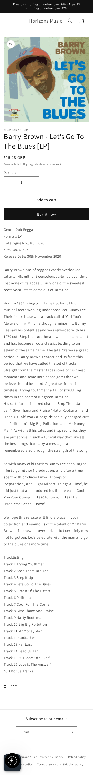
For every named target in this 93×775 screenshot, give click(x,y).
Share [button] (13, 686)
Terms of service (47, 764)
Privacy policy (23, 764)
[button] (9, 20)
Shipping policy (73, 764)
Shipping (28, 164)
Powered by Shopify (50, 756)
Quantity (10, 172)
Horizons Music (27, 756)
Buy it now (46, 214)
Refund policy (77, 757)
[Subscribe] (71, 732)
